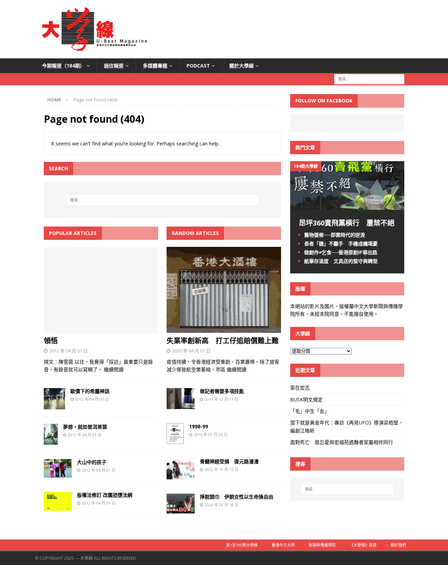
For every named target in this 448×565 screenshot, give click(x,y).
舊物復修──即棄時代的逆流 (334, 234)
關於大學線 (241, 65)
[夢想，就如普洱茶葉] (51, 440)
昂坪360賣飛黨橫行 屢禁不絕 (346, 223)
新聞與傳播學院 (322, 545)
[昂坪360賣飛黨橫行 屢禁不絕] (347, 205)
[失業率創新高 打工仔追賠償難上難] (224, 329)
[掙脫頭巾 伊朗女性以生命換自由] (181, 510)
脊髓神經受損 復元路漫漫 (229, 461)
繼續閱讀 (114, 369)
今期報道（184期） (63, 65)
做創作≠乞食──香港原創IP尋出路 (340, 252)
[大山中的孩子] (58, 473)
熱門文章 (305, 147)
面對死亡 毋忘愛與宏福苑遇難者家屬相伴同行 (342, 442)
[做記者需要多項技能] (181, 404)
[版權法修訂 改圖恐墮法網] (58, 506)
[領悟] (101, 329)
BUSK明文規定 (306, 399)
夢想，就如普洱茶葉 (85, 426)
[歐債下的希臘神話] (54, 405)
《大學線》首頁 (363, 545)
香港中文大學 (283, 545)
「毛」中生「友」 (309, 411)
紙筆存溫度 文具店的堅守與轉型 (341, 261)
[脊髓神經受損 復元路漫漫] (181, 475)
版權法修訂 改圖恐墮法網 (104, 495)
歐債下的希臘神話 (90, 391)
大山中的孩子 (91, 462)
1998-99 (198, 426)
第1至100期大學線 (242, 545)
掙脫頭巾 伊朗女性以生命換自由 (236, 496)
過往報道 (114, 65)
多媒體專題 (155, 65)
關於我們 (398, 545)
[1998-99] (175, 440)
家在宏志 (300, 387)
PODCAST (198, 65)
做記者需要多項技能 (222, 391)
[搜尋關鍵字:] (369, 79)
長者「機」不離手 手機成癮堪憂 (341, 243)
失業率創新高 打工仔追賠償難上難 (223, 340)
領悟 (51, 340)
